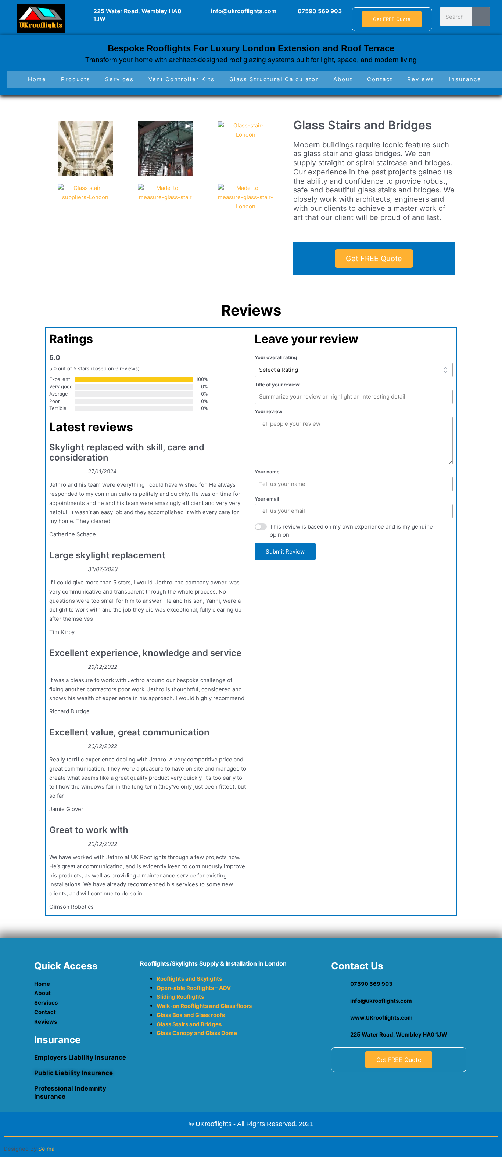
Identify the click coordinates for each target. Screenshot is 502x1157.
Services (119, 79)
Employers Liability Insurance (80, 1057)
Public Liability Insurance (73, 1073)
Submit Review (285, 551)
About (342, 79)
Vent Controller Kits (181, 79)
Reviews (420, 79)
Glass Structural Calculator (274, 79)
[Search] (481, 16)
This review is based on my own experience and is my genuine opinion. (351, 530)
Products (75, 79)
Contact (379, 79)
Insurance (465, 79)
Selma (46, 1148)
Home (37, 79)
